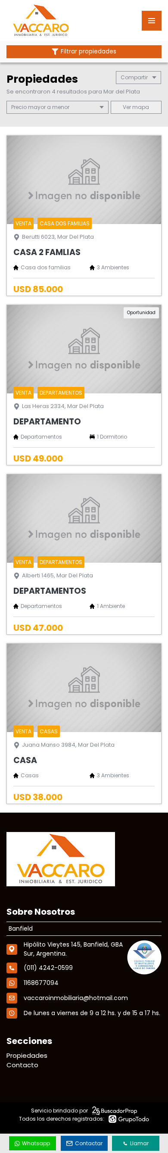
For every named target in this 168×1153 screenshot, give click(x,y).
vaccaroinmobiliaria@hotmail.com (76, 998)
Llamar (139, 1143)
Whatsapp (36, 1143)
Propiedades (26, 1055)
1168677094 (41, 982)
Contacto (22, 1064)
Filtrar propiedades (88, 51)
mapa (140, 107)
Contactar (89, 1143)
